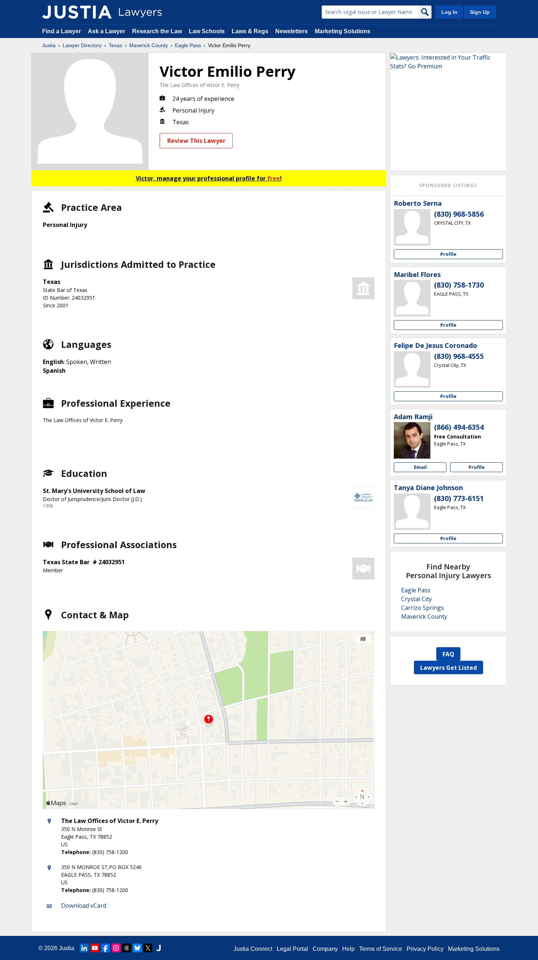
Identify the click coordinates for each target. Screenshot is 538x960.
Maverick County (148, 45)
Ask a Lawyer (107, 31)
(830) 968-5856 (459, 214)
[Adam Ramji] (412, 440)
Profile (448, 254)
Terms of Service (380, 949)
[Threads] (126, 948)
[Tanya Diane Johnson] (412, 511)
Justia (49, 45)
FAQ (448, 654)
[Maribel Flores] (412, 298)
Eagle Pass (188, 45)
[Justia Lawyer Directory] (77, 12)
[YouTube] (94, 948)
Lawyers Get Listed (448, 668)
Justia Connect (252, 949)
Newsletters (291, 31)
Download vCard (83, 906)
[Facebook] (105, 948)
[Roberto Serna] (412, 227)
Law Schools (207, 31)
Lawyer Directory (82, 45)
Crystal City (416, 599)
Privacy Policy (425, 949)
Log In (449, 12)
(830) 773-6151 (459, 498)
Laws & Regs (250, 31)
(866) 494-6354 (459, 427)
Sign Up (480, 12)
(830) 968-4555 (459, 356)
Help (348, 949)
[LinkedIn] (84, 948)
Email (420, 467)
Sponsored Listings (448, 185)
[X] (147, 948)
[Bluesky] (137, 948)
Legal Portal (292, 949)
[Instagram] (116, 948)
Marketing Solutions (342, 31)
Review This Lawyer (196, 141)
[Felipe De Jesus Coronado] (412, 369)
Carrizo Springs (422, 608)
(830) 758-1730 (459, 285)
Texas (115, 45)
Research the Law (157, 31)
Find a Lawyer (61, 31)
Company (325, 949)
